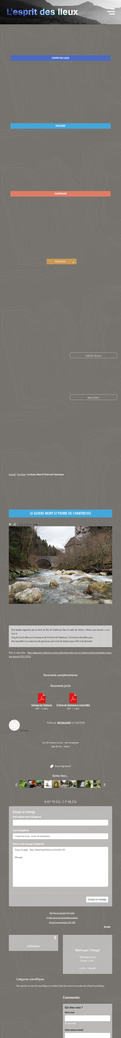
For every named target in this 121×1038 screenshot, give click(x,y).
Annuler (107, 926)
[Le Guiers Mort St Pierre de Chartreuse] (64, 784)
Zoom (10, 524)
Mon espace (93, 398)
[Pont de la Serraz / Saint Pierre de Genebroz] (56, 784)
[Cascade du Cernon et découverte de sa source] (81, 784)
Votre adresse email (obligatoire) (27, 817)
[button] (72, 261)
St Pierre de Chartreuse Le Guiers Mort (73, 705)
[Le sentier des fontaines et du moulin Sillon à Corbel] (97, 784)
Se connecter (70, 1023)
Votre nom (70, 1012)
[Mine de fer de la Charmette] (89, 784)
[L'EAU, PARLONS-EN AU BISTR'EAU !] (48, 784)
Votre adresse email (74, 1030)
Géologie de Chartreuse (41, 705)
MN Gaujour (63, 723)
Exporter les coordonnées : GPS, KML (62, 922)
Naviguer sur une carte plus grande (62, 912)
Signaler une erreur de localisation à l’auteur (62, 917)
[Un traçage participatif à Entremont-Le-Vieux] (23, 784)
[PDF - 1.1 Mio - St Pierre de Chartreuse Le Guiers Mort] (73, 698)
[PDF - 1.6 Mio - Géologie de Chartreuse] (41, 698)
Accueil (12, 474)
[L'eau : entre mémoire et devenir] (40, 784)
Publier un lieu (93, 356)
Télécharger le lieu (15, 524)
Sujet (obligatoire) (21, 830)
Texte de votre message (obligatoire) (28, 844)
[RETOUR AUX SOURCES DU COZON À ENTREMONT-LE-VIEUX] (73, 784)
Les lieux (22, 474)
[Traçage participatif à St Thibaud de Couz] (32, 784)
